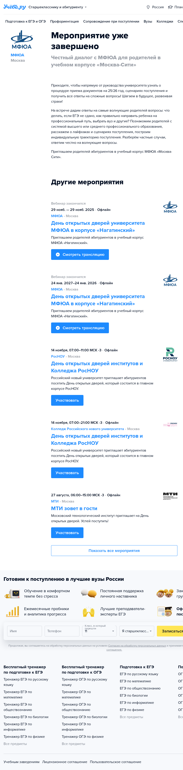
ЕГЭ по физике (132, 710)
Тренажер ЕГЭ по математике (18, 695)
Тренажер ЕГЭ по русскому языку (26, 682)
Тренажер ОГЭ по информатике (76, 727)
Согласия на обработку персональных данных (137, 645)
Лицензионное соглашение (64, 762)
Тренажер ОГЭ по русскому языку (84, 682)
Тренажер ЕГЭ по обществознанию (18, 707)
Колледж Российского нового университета (87, 429)
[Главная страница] (15, 7)
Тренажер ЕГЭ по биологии (26, 717)
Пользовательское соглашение (115, 762)
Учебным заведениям (22, 762)
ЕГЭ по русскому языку (139, 674)
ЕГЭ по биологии (134, 695)
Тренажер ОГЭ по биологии (84, 717)
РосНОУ (58, 356)
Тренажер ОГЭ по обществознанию (76, 707)
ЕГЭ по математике (135, 681)
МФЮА (57, 216)
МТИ (55, 501)
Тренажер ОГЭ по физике (83, 736)
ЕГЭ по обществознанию (140, 688)
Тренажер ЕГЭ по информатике (18, 727)
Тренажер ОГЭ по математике (76, 695)
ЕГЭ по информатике (137, 702)
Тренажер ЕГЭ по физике (24, 736)
